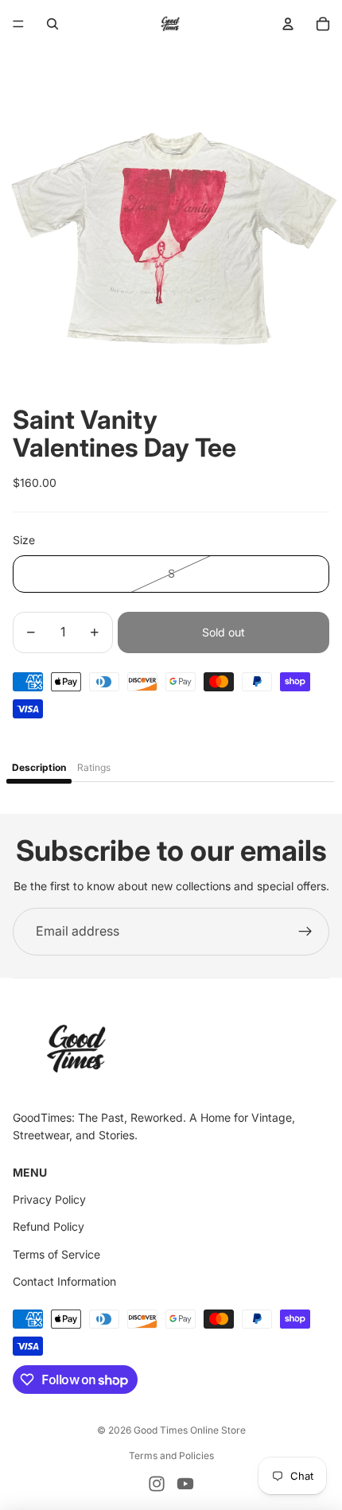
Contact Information (64, 1281)
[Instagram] (156, 1483)
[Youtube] (185, 1483)
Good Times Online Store (190, 1430)
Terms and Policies (171, 1455)
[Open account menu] (287, 23)
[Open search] (52, 23)
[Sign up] (305, 931)
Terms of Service (56, 1254)
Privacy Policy (49, 1199)
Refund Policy (48, 1226)
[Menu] (18, 24)
